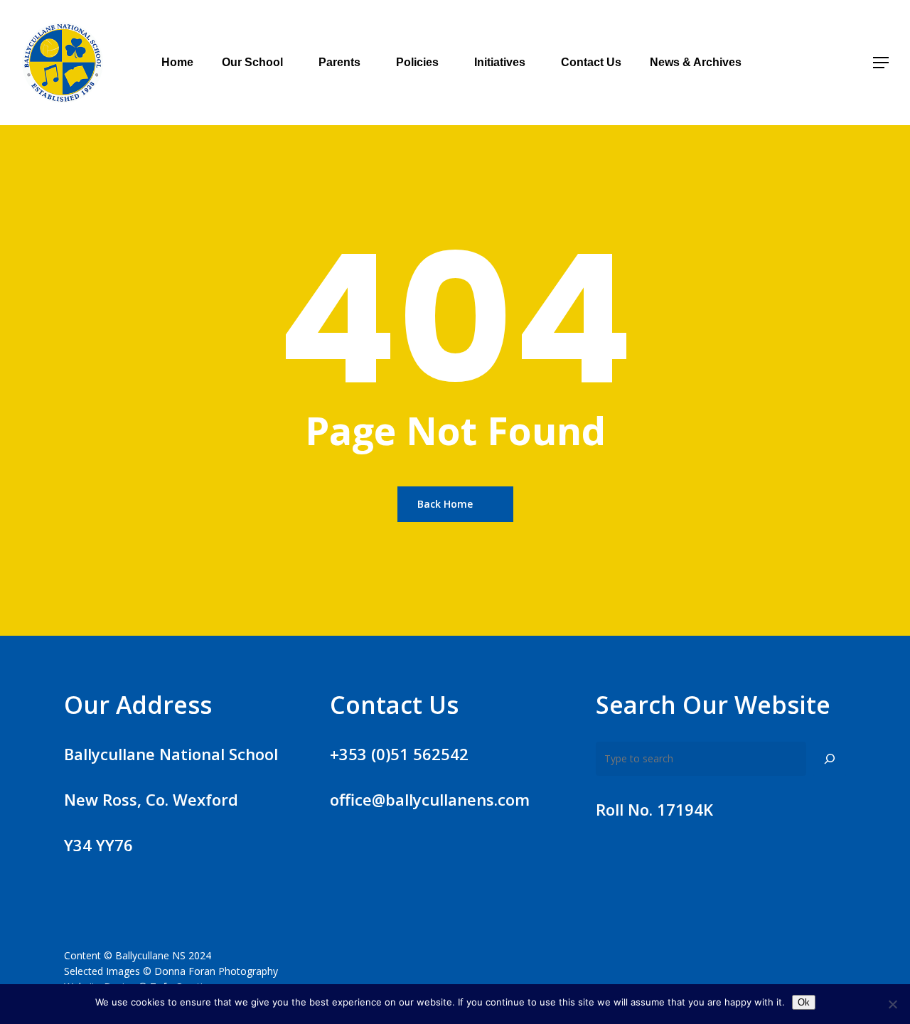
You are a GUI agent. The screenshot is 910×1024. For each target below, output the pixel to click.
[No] (892, 1004)
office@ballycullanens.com (430, 799)
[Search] (829, 759)
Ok (804, 1002)
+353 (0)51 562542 (399, 753)
